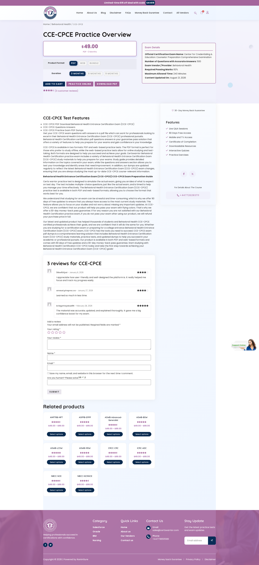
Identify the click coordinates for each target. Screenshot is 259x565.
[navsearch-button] (195, 13)
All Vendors (182, 12)
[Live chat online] (243, 345)
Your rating (53, 329)
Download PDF (107, 83)
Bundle (94, 63)
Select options (56, 434)
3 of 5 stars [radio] (56, 332)
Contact (167, 12)
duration (56, 73)
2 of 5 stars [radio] (52, 332)
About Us (92, 12)
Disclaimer (115, 12)
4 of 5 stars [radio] (60, 332)
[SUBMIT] (212, 541)
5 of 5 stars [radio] (64, 332)
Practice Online (80, 83)
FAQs (128, 12)
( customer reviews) (66, 90)
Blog (103, 12)
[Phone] (148, 536)
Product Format (56, 63)
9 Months (111, 73)
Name (51, 353)
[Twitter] (50, 545)
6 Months (94, 73)
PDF (73, 63)
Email (50, 363)
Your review (54, 338)
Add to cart (54, 83)
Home (79, 12)
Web (82, 63)
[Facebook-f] (45, 545)
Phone (156, 535)
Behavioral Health (61, 24)
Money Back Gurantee (147, 12)
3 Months (77, 73)
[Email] (148, 528)
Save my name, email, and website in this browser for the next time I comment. (91, 373)
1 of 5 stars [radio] (48, 332)
